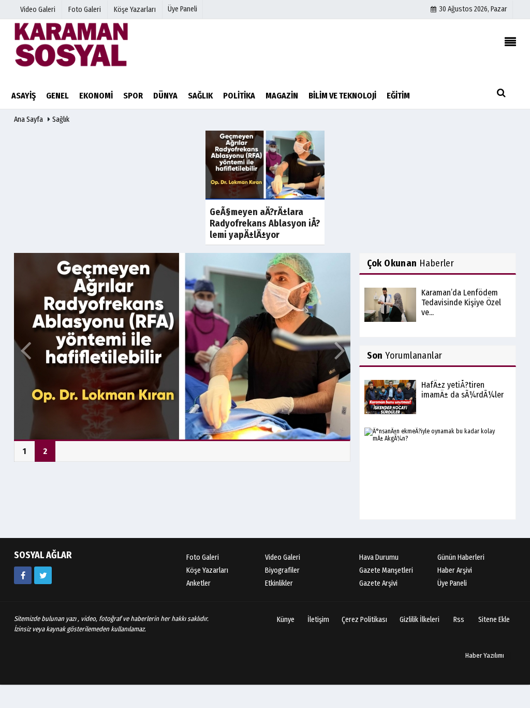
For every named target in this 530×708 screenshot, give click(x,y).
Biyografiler (282, 570)
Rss (458, 619)
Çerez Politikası (364, 619)
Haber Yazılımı (484, 655)
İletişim (318, 619)
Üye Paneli (182, 9)
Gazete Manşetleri (386, 570)
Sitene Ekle (494, 619)
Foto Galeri (202, 557)
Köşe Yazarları (207, 570)
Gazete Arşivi (378, 583)
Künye (286, 619)
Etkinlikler (279, 583)
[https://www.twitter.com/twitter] (43, 575)
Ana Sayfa (28, 119)
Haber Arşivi (454, 570)
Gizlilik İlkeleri (419, 619)
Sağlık (60, 119)
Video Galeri (282, 557)
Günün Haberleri (460, 557)
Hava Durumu (379, 557)
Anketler (198, 583)
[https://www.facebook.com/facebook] (23, 575)
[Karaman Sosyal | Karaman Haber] (71, 44)
